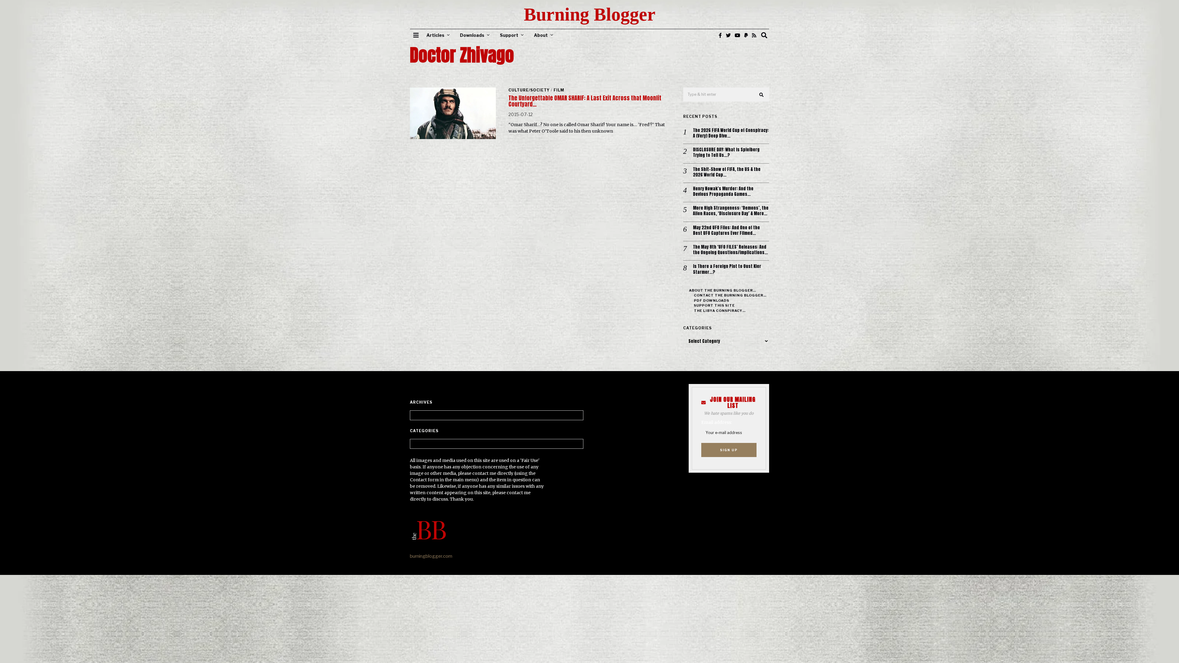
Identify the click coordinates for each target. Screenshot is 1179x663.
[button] (761, 94)
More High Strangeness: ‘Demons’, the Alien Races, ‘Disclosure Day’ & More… (730, 210)
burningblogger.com (431, 556)
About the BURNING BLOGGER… (722, 290)
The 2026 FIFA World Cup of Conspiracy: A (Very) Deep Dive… (731, 133)
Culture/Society (529, 90)
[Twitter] (728, 35)
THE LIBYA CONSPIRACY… (720, 310)
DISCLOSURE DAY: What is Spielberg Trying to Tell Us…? (726, 152)
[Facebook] (720, 35)
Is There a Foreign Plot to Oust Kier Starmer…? (727, 269)
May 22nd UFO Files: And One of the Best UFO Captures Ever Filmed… (726, 230)
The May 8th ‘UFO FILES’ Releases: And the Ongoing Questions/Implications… (730, 249)
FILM (559, 90)
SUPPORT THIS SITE (714, 305)
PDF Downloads (711, 300)
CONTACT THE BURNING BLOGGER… (730, 295)
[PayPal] (746, 35)
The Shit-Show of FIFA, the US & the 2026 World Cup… (727, 172)
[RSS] (754, 35)
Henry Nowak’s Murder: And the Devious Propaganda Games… (723, 191)
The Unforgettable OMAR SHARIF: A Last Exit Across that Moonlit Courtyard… (584, 101)
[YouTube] (737, 35)
